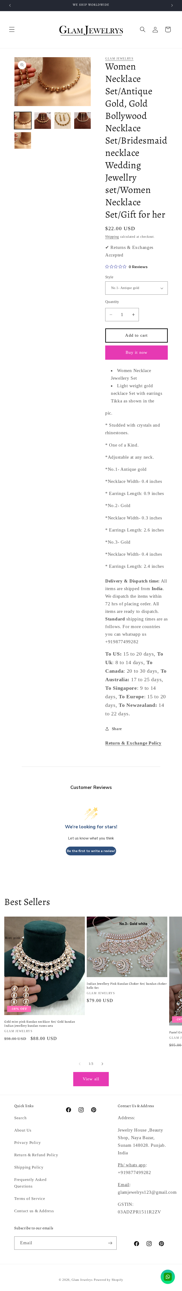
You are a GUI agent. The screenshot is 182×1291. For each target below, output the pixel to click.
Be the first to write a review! (91, 851)
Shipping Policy (29, 1167)
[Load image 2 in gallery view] (42, 120)
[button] (12, 29)
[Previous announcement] (10, 5)
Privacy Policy (27, 1142)
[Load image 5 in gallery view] (22, 140)
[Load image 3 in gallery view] (62, 120)
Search (20, 1118)
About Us (23, 1130)
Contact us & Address (34, 1211)
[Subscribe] (110, 1243)
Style (109, 277)
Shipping (112, 236)
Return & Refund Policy (36, 1155)
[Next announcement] (172, 5)
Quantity (112, 302)
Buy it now (137, 352)
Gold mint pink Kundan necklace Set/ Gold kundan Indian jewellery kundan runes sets (39, 1024)
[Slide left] (79, 1064)
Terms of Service (29, 1198)
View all (91, 1079)
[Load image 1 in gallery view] (22, 120)
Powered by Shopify (108, 1280)
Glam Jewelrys (119, 58)
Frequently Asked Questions (30, 1182)
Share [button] (117, 729)
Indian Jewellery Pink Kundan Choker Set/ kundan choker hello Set (127, 986)
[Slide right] (102, 1064)
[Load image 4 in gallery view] (82, 120)
